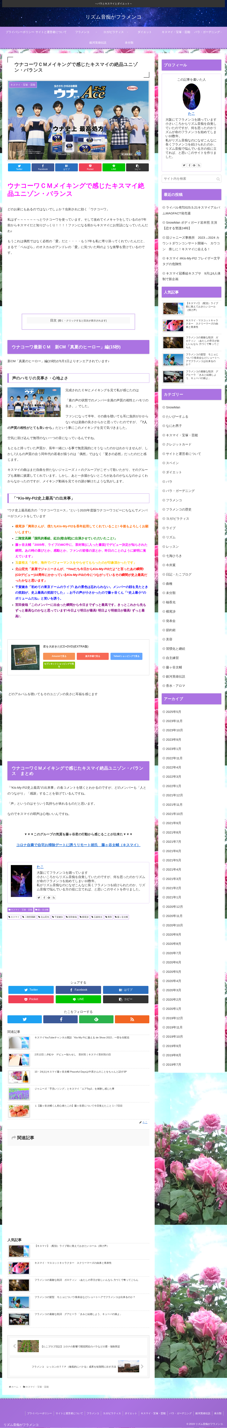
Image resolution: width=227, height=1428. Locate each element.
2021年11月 (174, 804)
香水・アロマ (175, 686)
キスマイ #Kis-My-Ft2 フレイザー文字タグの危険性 (191, 261)
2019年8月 (173, 1055)
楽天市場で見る (92, 656)
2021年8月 (173, 832)
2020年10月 (174, 925)
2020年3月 (173, 990)
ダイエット (174, 472)
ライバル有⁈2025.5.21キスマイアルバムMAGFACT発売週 (191, 210)
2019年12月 (174, 1018)
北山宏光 (44, 917)
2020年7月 (173, 953)
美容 (169, 639)
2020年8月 (173, 944)
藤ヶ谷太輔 (42, 909)
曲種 (169, 583)
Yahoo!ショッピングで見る (127, 656)
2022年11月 (174, 758)
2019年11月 (174, 1027)
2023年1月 (173, 749)
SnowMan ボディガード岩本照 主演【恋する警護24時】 (189, 225)
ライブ (171, 528)
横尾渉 (85, 917)
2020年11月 (174, 916)
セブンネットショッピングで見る (59, 665)
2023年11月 (174, 721)
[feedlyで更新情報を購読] (49, 897)
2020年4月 (173, 981)
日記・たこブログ (179, 574)
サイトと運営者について (183, 454)
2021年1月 (173, 897)
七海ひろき (174, 556)
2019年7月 (173, 1064)
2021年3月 (173, 879)
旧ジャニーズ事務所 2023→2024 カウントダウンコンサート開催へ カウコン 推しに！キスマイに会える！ (191, 243)
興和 (109, 917)
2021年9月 (173, 823)
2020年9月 (173, 934)
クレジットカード (179, 444)
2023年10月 (174, 730)
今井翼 (171, 565)
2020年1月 (173, 1009)
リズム (171, 537)
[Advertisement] (78, 285)
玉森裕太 (97, 917)
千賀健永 (58, 917)
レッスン (172, 546)
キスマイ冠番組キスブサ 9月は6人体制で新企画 (191, 276)
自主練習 (172, 658)
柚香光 (171, 602)
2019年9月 (173, 1046)
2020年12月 (174, 906)
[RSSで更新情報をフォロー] (54, 897)
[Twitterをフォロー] (39, 897)
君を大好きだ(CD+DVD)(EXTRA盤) (65, 646)
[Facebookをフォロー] (44, 897)
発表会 (171, 621)
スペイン (172, 463)
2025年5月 (173, 712)
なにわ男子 (174, 426)
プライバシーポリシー (39, 1413)
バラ (169, 481)
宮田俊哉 (72, 917)
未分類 (171, 593)
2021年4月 (173, 869)
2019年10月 (174, 1036)
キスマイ (14, 917)
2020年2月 (173, 999)
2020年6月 (173, 962)
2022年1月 (173, 786)
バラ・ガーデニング (180, 491)
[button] (218, 179)
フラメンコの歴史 (179, 509)
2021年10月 (174, 814)
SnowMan (173, 407)
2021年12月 (174, 795)
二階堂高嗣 (29, 917)
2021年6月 (173, 851)
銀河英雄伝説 (175, 676)
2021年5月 (173, 860)
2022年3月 (173, 776)
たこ (40, 867)
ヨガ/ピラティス (177, 518)
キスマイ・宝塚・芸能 (21, 909)
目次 (53, 320)
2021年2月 (173, 888)
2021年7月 (173, 841)
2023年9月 (173, 739)
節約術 (171, 630)
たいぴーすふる (177, 416)
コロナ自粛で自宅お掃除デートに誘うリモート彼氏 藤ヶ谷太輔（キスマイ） (78, 845)
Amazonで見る (59, 656)
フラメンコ (174, 500)
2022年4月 (173, 767)
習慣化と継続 (175, 648)
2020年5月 (173, 971)
